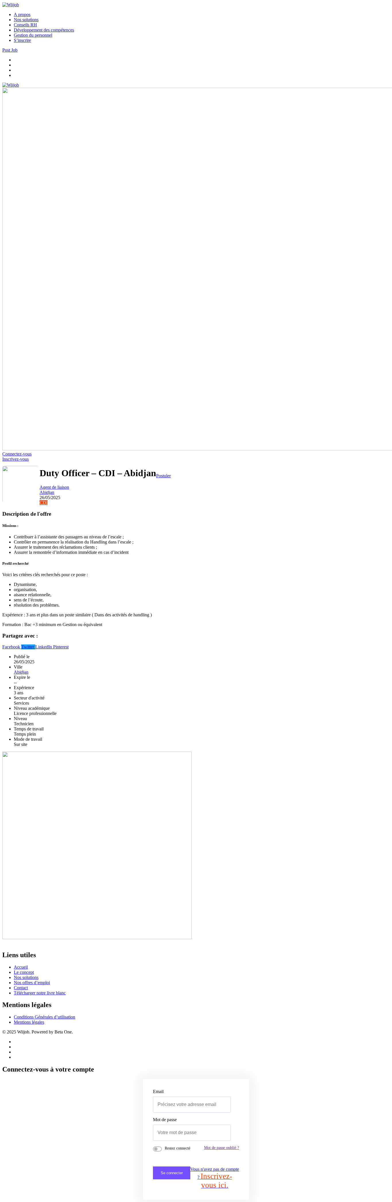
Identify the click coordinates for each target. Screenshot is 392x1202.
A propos (22, 14)
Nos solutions (26, 19)
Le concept (24, 972)
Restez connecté (177, 1148)
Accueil (21, 967)
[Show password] (220, 1133)
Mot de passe (165, 1119)
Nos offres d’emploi (32, 982)
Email (158, 1091)
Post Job (10, 50)
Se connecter (172, 1173)
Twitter (28, 646)
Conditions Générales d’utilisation (44, 1017)
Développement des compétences (44, 30)
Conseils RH (25, 24)
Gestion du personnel (33, 35)
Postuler (163, 475)
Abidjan (47, 492)
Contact (21, 987)
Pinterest (61, 646)
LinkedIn (44, 646)
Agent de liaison (54, 487)
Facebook (11, 646)
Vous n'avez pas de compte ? (214, 1178)
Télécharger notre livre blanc (40, 992)
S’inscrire (22, 40)
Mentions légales (29, 1022)
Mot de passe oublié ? (221, 1147)
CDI (44, 502)
